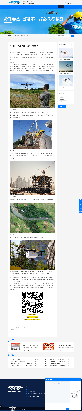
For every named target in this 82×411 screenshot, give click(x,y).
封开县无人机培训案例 (15, 359)
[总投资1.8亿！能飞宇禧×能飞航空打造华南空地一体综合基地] (15, 346)
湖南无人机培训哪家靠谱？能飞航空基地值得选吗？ (54, 359)
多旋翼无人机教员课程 (66, 87)
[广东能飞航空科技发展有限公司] (15, 4)
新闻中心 (61, 7)
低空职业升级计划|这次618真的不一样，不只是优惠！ (65, 345)
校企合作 (47, 6)
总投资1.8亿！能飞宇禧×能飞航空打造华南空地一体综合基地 (31, 345)
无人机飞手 (17, 327)
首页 (16, 39)
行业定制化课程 (26, 6)
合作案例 (54, 6)
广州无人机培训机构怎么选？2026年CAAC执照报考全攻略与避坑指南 (22, 365)
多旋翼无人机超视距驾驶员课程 (66, 73)
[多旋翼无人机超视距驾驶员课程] (66, 66)
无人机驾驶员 (28, 327)
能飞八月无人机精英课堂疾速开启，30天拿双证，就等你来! (22, 334)
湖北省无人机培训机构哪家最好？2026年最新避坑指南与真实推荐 (55, 365)
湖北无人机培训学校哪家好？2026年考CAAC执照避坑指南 (55, 361)
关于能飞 (67, 6)
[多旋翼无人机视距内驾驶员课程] (66, 53)
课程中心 (34, 6)
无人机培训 (18, 6)
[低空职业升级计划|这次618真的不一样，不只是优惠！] (49, 346)
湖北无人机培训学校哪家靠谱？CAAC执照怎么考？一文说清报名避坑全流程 (55, 363)
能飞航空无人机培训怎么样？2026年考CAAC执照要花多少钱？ (22, 363)
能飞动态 (24, 39)
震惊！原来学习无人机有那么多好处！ (45, 334)
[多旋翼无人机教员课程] (66, 80)
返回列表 (61, 106)
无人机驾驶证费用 (15, 35)
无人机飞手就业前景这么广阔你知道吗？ (34, 39)
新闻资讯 (20, 39)
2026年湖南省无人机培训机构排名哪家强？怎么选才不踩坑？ (22, 361)
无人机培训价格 (29, 35)
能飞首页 (11, 6)
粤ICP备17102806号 (39, 404)
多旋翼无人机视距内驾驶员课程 (66, 59)
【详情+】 (29, 350)
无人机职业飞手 (22, 327)
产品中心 (41, 6)
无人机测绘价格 (22, 35)
